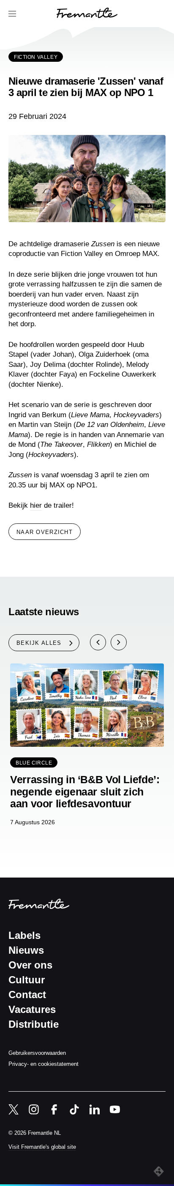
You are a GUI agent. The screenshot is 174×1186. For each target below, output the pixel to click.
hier (36, 505)
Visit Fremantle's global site (42, 1147)
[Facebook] (54, 1109)
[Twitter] (13, 1109)
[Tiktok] (74, 1109)
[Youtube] (115, 1109)
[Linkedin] (95, 1109)
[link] (87, 14)
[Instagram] (34, 1109)
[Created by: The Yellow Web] (160, 1171)
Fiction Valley (35, 57)
